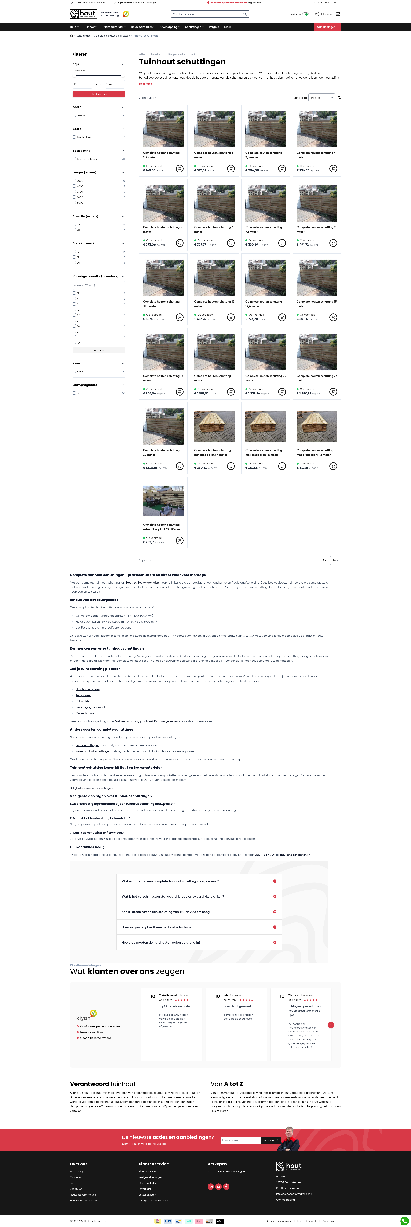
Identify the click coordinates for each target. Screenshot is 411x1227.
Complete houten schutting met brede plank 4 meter (212, 452)
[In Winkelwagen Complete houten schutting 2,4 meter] (180, 168)
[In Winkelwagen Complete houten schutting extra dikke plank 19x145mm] (180, 540)
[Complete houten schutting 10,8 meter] (163, 278)
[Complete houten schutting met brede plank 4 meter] (214, 426)
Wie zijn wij (76, 1171)
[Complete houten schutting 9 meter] (317, 203)
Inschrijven (269, 1140)
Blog (72, 1183)
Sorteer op (300, 98)
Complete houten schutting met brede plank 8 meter (263, 452)
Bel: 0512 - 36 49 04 (287, 1188)
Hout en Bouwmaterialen (142, 582)
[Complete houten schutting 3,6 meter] (265, 129)
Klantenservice (321, 2)
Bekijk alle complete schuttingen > (92, 788)
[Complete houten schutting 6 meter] (214, 203)
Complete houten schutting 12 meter (214, 304)
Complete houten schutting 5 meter (162, 229)
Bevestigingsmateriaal (90, 707)
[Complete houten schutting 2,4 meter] (163, 129)
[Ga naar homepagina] (71, 35)
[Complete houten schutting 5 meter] (163, 203)
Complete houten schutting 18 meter (163, 378)
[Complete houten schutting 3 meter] (214, 129)
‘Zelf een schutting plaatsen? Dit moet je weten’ (146, 721)
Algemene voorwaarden (279, 1221)
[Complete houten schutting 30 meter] (163, 426)
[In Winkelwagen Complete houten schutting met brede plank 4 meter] (231, 466)
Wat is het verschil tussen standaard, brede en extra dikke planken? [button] (173, 896)
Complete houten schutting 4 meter (316, 155)
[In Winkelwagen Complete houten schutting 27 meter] (333, 392)
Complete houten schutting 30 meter (161, 452)
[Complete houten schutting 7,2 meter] (265, 203)
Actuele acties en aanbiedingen (226, 1171)
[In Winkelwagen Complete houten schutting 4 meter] (333, 168)
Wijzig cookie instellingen (153, 1200)
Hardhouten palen (88, 689)
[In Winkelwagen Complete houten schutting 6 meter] (231, 243)
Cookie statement (332, 1221)
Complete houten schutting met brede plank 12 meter (315, 452)
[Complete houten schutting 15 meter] (317, 278)
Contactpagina (285, 1199)
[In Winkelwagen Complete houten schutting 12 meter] (231, 317)
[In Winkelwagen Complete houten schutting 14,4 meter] (282, 317)
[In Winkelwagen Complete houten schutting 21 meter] (231, 392)
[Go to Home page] (83, 14)
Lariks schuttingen (87, 745)
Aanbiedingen (326, 27)
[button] (89, 1165)
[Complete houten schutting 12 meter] (214, 278)
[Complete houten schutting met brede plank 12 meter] (317, 426)
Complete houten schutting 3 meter (213, 155)
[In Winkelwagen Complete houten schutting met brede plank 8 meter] (282, 466)
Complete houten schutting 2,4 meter (161, 155)
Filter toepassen (98, 94)
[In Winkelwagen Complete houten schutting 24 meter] (282, 392)
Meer (227, 27)
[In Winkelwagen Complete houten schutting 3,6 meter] (282, 168)
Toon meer (98, 350)
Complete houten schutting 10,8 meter (161, 304)
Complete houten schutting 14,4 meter (263, 304)
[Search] (245, 14)
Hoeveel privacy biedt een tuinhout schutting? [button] (157, 927)
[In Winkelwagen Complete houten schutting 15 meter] (333, 317)
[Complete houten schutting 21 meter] (214, 352)
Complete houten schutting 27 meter (317, 378)
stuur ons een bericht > (295, 855)
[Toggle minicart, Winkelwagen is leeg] (338, 14)
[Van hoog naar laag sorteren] (339, 98)
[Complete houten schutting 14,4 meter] (265, 278)
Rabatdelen (83, 701)
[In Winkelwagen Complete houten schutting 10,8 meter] (180, 317)
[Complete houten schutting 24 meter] (265, 352)
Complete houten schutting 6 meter (213, 229)
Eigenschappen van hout (84, 1200)
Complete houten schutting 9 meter (316, 229)
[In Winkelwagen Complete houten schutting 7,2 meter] (282, 243)
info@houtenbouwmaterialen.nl (294, 1193)
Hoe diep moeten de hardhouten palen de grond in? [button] (161, 942)
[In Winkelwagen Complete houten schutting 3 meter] (231, 168)
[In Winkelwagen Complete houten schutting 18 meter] (180, 392)
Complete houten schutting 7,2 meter (263, 229)
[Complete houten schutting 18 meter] (163, 352)
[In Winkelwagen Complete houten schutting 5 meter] (180, 243)
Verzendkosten (147, 1194)
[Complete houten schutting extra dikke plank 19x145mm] (163, 501)
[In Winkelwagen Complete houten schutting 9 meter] (333, 243)
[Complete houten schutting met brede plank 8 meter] (265, 426)
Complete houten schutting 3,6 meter (263, 155)
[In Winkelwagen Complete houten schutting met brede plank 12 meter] (333, 466)
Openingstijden (148, 1183)
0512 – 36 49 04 (265, 855)
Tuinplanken (83, 695)
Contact (337, 2)
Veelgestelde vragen (151, 1177)
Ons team (76, 1177)
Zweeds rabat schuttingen (93, 751)
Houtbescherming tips (83, 1194)
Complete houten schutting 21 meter (214, 378)
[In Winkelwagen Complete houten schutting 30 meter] (180, 466)
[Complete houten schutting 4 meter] (317, 129)
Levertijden (145, 1188)
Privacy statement (306, 1221)
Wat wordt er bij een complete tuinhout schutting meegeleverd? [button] (170, 881)
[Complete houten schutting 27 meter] (317, 352)
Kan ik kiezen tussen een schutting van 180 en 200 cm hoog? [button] (167, 912)
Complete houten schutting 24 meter (265, 378)
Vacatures (76, 1188)
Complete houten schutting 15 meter (317, 304)
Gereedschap (85, 713)
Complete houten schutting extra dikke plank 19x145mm (161, 527)
